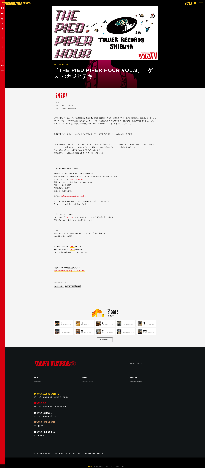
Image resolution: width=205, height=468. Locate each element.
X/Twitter (69, 286)
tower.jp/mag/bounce (87, 381)
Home (132, 363)
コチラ (72, 246)
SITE (64, 407)
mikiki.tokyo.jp (37, 381)
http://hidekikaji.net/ (76, 179)
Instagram (46, 397)
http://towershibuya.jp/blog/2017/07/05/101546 (69, 271)
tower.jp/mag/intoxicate (136, 381)
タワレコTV (69, 217)
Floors (113, 311)
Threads (65, 397)
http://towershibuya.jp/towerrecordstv (73, 196)
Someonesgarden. (94, 453)
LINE (78, 286)
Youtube (56, 397)
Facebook (58, 286)
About (140, 363)
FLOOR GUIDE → (105, 340)
